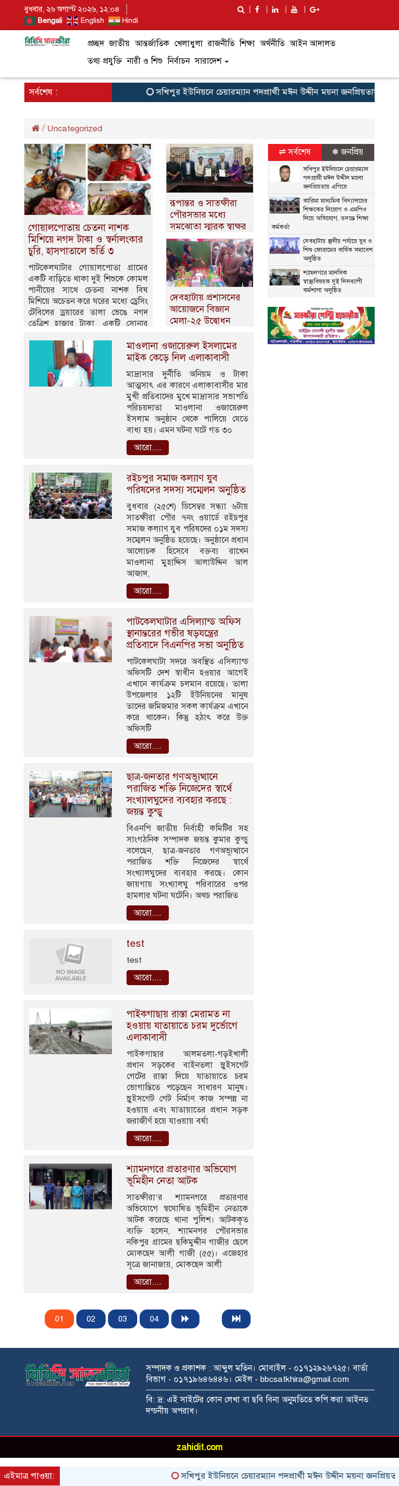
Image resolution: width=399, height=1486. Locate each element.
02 (91, 1319)
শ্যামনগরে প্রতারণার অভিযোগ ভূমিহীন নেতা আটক (181, 1175)
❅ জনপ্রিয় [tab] (347, 152)
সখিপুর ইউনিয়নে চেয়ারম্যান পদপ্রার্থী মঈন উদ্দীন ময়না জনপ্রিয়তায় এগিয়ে (261, 92)
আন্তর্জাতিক (152, 43)
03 (122, 1319)
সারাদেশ (209, 61)
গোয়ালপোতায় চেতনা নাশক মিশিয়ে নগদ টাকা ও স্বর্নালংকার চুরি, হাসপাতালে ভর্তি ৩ (85, 239)
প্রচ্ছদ (96, 43)
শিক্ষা (247, 43)
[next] (185, 1318)
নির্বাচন (178, 61)
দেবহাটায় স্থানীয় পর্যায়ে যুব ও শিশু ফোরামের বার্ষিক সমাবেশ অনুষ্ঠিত (338, 250)
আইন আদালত (312, 43)
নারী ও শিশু (145, 61)
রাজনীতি (221, 43)
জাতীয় (119, 43)
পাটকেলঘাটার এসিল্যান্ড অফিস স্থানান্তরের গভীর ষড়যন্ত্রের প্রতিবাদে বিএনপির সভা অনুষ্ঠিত (185, 633)
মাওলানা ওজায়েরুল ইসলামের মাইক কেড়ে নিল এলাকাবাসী (182, 352)
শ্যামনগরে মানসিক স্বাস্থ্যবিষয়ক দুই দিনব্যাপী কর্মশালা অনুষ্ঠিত (332, 281)
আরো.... (148, 447)
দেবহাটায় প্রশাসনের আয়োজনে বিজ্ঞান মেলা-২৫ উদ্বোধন (205, 309)
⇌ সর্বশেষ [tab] (295, 152)
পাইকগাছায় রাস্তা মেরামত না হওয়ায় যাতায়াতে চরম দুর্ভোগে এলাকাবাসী (182, 1026)
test (136, 944)
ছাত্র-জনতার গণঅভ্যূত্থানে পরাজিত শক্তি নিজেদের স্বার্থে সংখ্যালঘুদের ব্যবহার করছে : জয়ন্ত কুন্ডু (179, 794)
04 (154, 1319)
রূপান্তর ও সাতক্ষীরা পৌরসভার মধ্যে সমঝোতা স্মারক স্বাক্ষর (208, 214)
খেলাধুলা (188, 43)
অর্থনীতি (272, 43)
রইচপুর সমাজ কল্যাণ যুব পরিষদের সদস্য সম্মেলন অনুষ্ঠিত (186, 484)
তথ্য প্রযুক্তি (105, 61)
